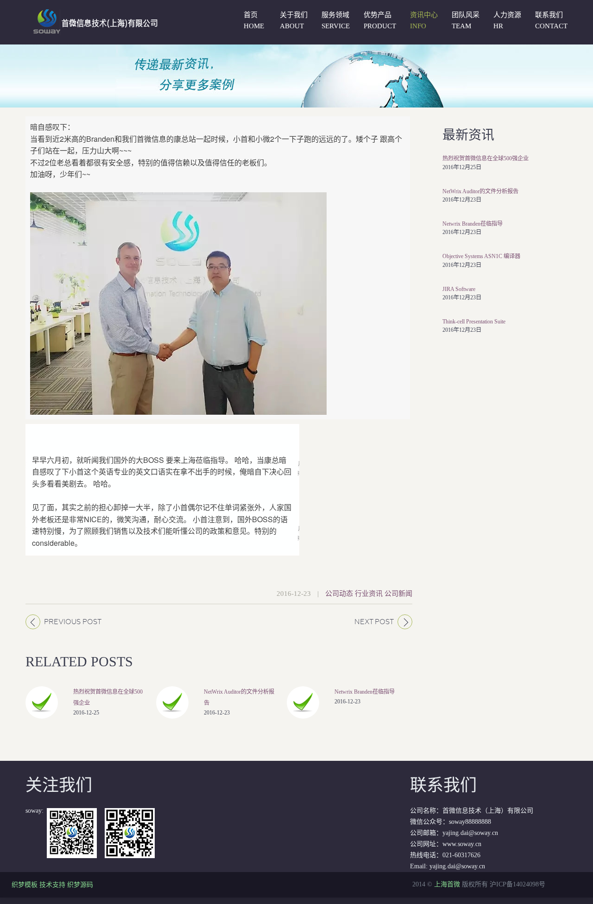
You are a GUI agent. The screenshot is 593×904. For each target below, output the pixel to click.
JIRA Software (458, 289)
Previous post (72, 622)
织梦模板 (25, 884)
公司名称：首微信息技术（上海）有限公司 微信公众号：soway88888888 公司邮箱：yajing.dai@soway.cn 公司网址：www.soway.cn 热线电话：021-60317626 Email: (471, 823)
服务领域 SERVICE (336, 20)
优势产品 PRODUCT (380, 20)
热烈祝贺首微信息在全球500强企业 (485, 158)
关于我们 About (294, 20)
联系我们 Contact (551, 20)
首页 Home (254, 20)
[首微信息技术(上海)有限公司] (93, 13)
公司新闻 (398, 593)
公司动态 (339, 593)
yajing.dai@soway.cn (457, 866)
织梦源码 (80, 884)
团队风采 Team (465, 20)
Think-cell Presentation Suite (473, 321)
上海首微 (447, 884)
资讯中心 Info (424, 20)
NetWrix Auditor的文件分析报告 (480, 191)
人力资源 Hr (507, 20)
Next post (374, 622)
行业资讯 (369, 593)
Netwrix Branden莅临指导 (364, 692)
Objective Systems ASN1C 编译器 (481, 256)
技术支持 (52, 884)
